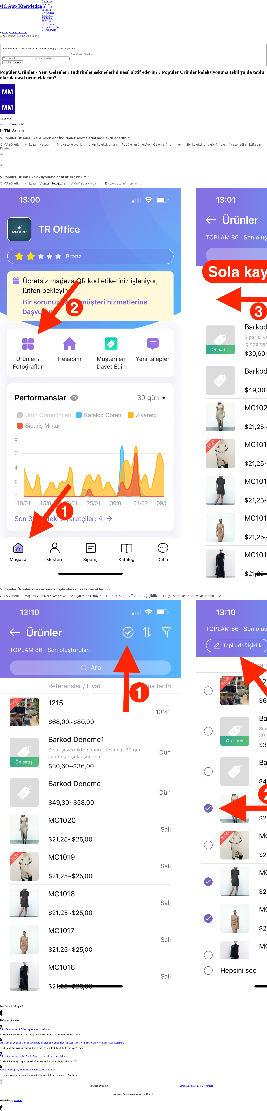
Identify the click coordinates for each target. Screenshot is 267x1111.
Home (5, 32)
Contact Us (199, 1085)
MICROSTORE (18, 32)
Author (18, 1100)
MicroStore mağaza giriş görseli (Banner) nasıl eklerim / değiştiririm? (33, 1056)
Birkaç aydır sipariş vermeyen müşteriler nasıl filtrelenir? (27, 1069)
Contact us (47, 1)
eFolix (105, 1085)
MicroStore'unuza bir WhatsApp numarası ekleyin (24, 1029)
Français (209, 1085)
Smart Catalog (187, 1085)
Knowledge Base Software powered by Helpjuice (134, 1094)
